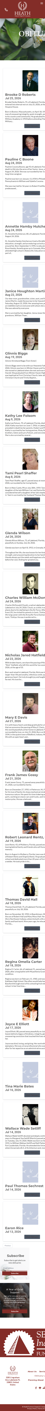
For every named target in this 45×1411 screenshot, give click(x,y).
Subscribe (14, 1273)
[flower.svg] (40, 1388)
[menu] (42, 3)
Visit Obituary (32, 126)
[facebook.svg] (36, 1388)
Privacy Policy (32, 1408)
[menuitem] (32, 1371)
